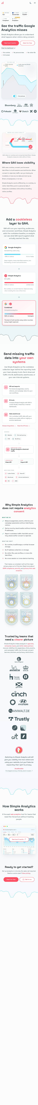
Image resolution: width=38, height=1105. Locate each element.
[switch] (15, 96)
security (17, 568)
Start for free (11, 879)
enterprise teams (10, 646)
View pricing (26, 873)
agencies (30, 643)
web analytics (16, 814)
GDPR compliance (8, 568)
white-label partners (26, 646)
